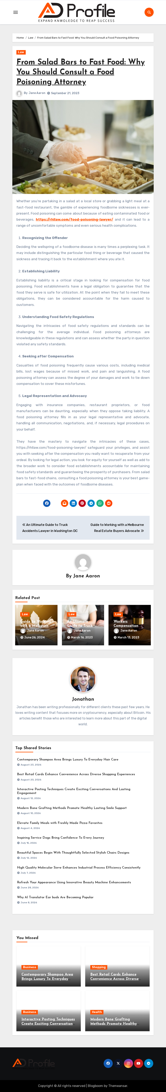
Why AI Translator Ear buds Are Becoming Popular (55, 897)
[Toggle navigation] (15, 12)
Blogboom (95, 1086)
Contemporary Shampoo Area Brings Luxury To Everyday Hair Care (67, 759)
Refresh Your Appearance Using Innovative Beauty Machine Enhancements (74, 882)
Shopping (99, 967)
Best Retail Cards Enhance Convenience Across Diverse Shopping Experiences (76, 774)
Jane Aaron (37, 93)
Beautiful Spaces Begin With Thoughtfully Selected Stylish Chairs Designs (73, 852)
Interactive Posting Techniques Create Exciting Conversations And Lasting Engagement (48, 1024)
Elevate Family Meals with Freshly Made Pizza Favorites (59, 823)
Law (21, 52)
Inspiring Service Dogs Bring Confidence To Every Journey (60, 837)
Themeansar (117, 1086)
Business (29, 967)
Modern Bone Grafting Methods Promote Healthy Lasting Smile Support (72, 808)
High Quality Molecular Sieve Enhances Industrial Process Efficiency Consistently (78, 867)
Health (97, 1012)
